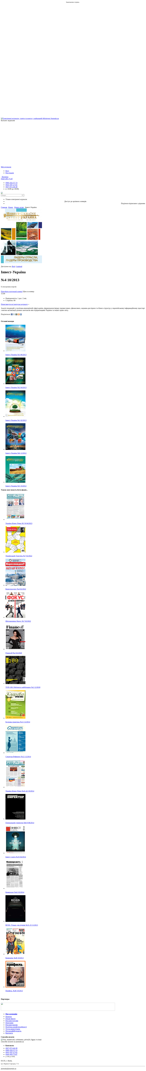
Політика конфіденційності (16, 1027)
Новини (8, 1017)
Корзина (5, 177)
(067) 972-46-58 (11, 187)
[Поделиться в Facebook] (12, 314)
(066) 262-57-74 (11, 183)
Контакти (9, 1033)
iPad (13, 266)
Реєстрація (9, 173)
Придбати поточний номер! (12, 291)
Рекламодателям (11, 1021)
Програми (9, 1023)
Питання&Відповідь (13, 1031)
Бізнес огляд (19, 207)
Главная (4, 207)
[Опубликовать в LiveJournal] (14, 314)
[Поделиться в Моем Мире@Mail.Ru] (16, 314)
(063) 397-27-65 (11, 185)
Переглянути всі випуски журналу (14, 304)
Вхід (7, 171)
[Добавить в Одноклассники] (19, 314)
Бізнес (10, 207)
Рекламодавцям (11, 1025)
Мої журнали (6, 167)
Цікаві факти (10, 1019)
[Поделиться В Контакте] (21, 314)
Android (19, 266)
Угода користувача (12, 1029)
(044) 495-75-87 (7, 179)
